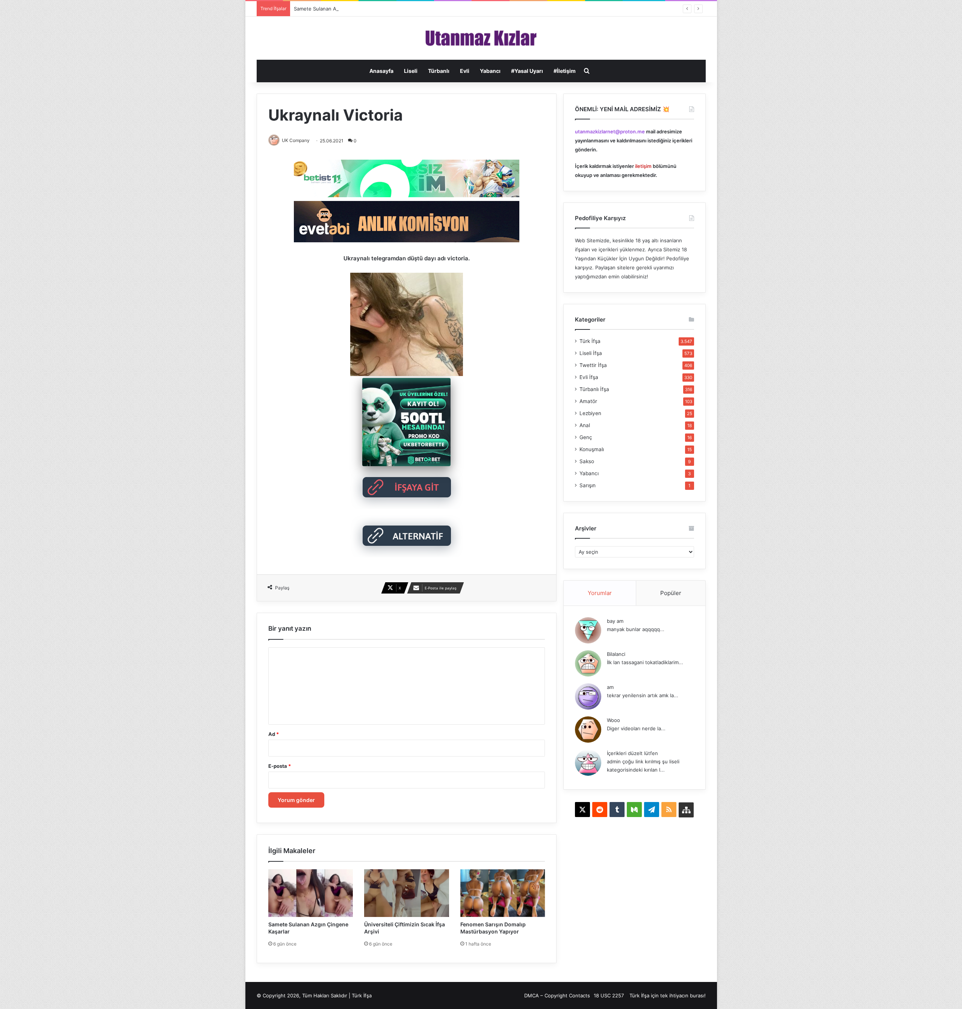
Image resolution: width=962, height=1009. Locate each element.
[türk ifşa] (481, 38)
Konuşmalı (591, 449)
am (610, 687)
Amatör (588, 401)
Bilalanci (616, 654)
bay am (615, 621)
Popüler (670, 593)
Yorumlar (600, 593)
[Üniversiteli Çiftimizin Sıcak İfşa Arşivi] (406, 893)
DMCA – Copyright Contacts (557, 995)
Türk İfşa (589, 341)
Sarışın (587, 485)
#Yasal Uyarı (527, 71)
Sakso (586, 461)
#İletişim (565, 71)
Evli (464, 71)
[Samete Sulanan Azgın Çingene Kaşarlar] (310, 893)
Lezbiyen (590, 413)
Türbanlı (438, 71)
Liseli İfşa (590, 353)
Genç (585, 437)
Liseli (410, 71)
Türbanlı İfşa (594, 389)
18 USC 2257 (609, 995)
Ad (273, 734)
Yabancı (490, 71)
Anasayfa (381, 71)
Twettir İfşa (593, 365)
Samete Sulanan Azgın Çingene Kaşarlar (340, 9)
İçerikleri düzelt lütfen (632, 753)
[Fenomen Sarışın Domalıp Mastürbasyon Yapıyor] (502, 893)
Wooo (613, 720)
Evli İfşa (588, 377)
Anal (584, 425)
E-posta (279, 766)
